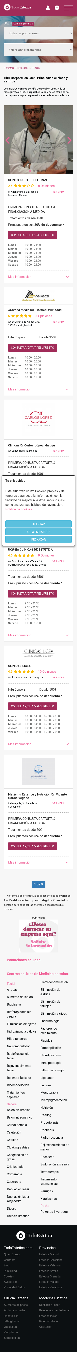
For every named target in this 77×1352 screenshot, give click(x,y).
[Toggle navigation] (68, 8)
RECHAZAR (38, 539)
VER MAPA (58, 191)
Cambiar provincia (23, 23)
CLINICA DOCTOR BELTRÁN (27, 180)
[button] (38, 277)
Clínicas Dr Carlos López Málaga (31, 445)
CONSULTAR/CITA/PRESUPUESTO (32, 235)
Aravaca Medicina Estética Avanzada (35, 310)
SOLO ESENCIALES (38, 531)
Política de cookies (18, 509)
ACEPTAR (38, 524)
